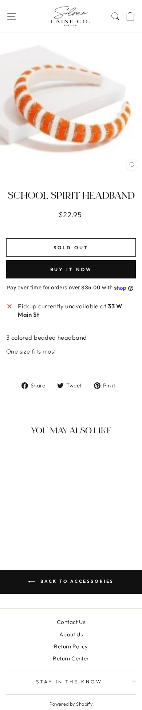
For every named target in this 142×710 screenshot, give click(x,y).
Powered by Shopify (71, 704)
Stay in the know (69, 681)
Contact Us (71, 622)
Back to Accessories (76, 581)
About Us (71, 634)
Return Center (71, 658)
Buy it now (71, 269)
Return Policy (71, 646)
